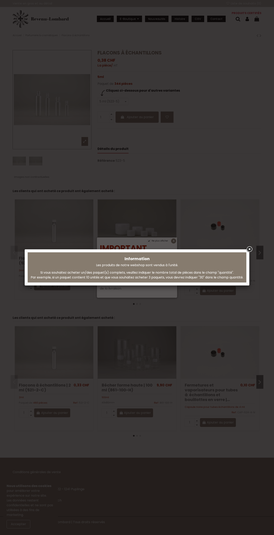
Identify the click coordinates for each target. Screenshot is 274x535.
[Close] (249, 249)
